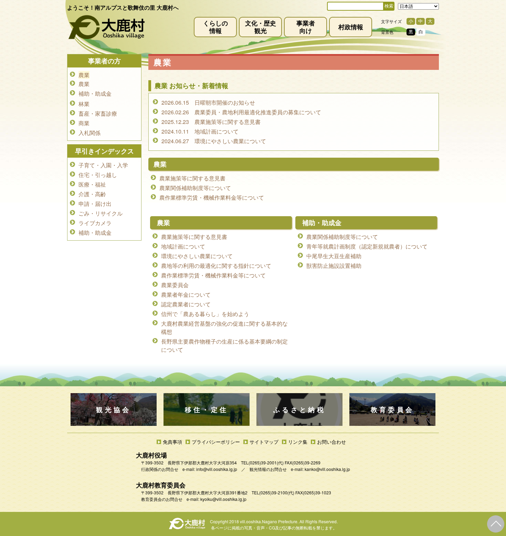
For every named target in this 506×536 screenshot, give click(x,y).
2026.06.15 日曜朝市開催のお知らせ (208, 102)
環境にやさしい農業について (197, 256)
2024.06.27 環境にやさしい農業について (213, 141)
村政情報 (350, 26)
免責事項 (172, 441)
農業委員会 (175, 285)
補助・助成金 (321, 222)
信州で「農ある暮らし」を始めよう (205, 314)
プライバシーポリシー (216, 441)
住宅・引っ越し (97, 175)
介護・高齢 (92, 194)
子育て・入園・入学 (103, 165)
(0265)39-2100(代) (276, 492)
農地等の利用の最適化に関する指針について (216, 266)
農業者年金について (186, 294)
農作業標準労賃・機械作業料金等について (211, 197)
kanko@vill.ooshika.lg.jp (327, 469)
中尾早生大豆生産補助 (333, 256)
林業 (83, 104)
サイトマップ (264, 441)
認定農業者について (186, 304)
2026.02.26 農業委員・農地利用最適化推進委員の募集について (241, 112)
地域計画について (183, 246)
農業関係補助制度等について (195, 188)
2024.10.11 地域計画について (200, 131)
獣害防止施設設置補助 (333, 266)
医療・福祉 (92, 184)
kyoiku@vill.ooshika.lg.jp (223, 499)
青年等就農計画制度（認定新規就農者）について (367, 246)
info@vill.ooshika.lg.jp (216, 469)
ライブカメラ (95, 223)
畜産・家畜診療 (97, 113)
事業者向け (305, 27)
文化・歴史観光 (260, 27)
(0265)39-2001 (263, 462)
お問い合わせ (331, 441)
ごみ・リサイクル (100, 213)
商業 (83, 123)
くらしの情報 (215, 27)
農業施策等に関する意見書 (192, 178)
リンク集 (297, 441)
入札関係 (89, 133)
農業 (163, 222)
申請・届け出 (95, 204)
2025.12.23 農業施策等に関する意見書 (211, 122)
